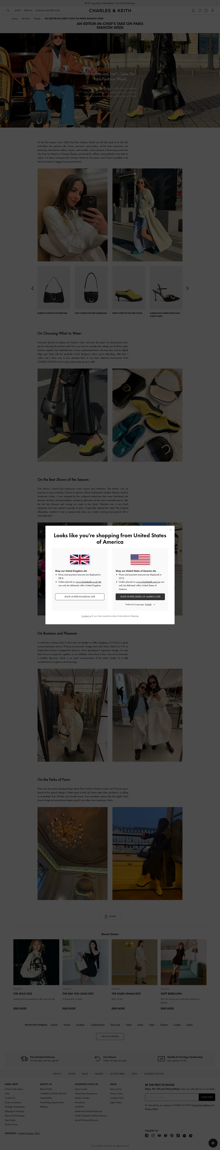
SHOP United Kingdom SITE (79, 596)
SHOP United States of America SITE (140, 596)
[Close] (170, 529)
